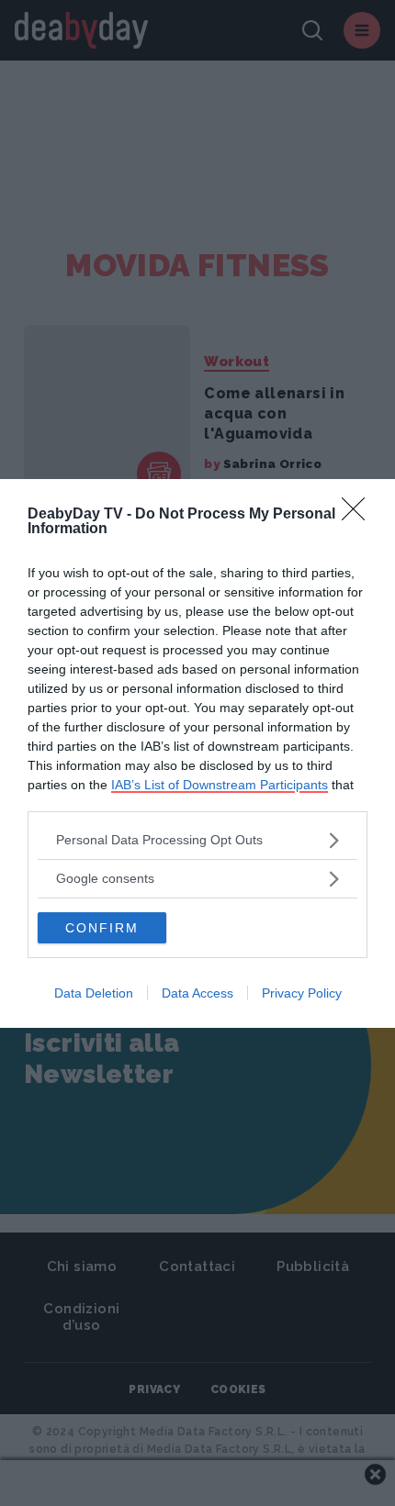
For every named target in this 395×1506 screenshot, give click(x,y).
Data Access (197, 993)
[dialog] (197, 753)
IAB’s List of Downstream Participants (219, 784)
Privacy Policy (302, 993)
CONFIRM (102, 927)
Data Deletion (93, 993)
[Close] (359, 514)
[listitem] (197, 840)
